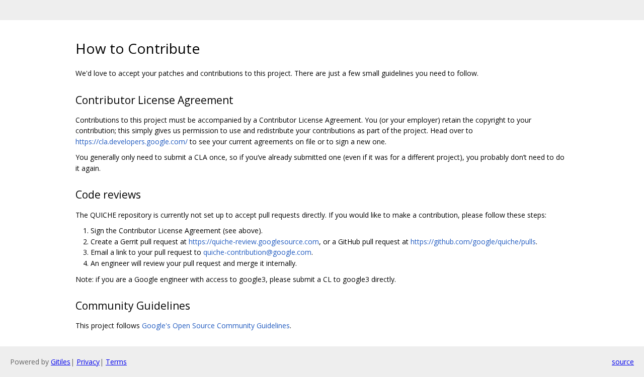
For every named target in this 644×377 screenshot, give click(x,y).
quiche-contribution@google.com (257, 252)
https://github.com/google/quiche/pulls (473, 241)
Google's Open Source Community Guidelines (216, 325)
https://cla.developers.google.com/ (131, 141)
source (623, 361)
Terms (116, 361)
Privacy (88, 361)
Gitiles (60, 361)
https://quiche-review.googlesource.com (254, 241)
